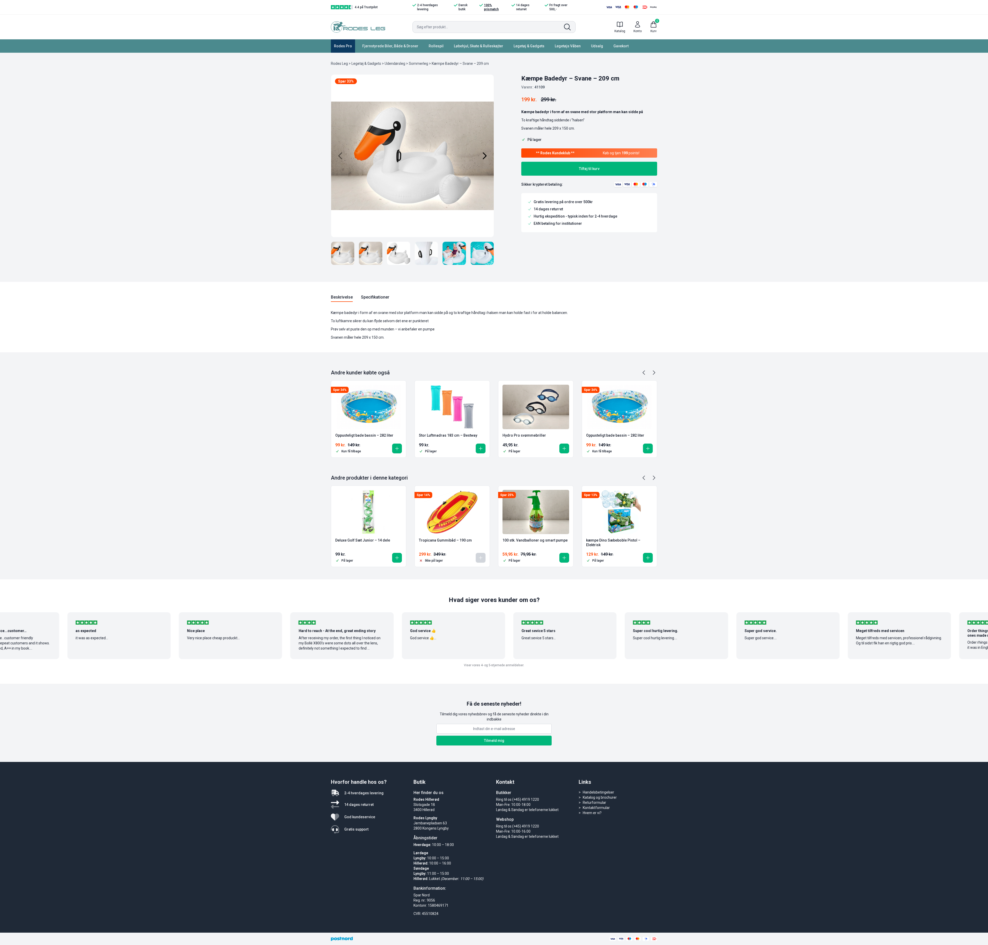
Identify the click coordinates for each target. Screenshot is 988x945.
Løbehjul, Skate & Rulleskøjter (478, 46)
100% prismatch (491, 7)
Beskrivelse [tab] (342, 297)
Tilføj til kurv (589, 169)
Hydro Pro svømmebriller (524, 435)
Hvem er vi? (592, 813)
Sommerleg (418, 63)
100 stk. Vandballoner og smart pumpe (535, 540)
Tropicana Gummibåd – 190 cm (445, 540)
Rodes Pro (343, 46)
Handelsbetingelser (598, 792)
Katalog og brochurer (600, 797)
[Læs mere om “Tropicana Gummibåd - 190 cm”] (481, 558)
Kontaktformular (596, 808)
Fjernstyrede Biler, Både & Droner (390, 46)
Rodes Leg (339, 63)
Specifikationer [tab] (375, 297)
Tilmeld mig (494, 741)
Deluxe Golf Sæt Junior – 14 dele (362, 540)
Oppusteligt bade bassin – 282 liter (364, 435)
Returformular (594, 802)
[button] (397, 448)
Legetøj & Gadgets (529, 46)
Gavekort (621, 46)
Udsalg (597, 46)
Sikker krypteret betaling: (542, 184)
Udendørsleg (395, 63)
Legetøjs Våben (568, 46)
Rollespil (436, 46)
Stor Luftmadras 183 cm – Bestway (448, 435)
